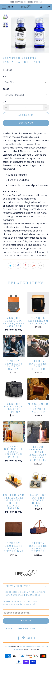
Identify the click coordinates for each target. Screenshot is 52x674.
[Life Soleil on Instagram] (28, 638)
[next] (46, 35)
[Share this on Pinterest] (26, 265)
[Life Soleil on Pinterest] (23, 638)
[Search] (42, 7)
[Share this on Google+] (33, 265)
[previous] (13, 35)
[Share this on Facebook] (18, 265)
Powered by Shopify (30, 649)
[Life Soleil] (26, 7)
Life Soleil (15, 646)
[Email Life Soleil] (33, 638)
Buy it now (26, 123)
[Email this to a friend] (41, 265)
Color (6, 89)
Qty (4, 101)
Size (4, 76)
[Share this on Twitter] (11, 265)
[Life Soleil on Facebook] (19, 638)
